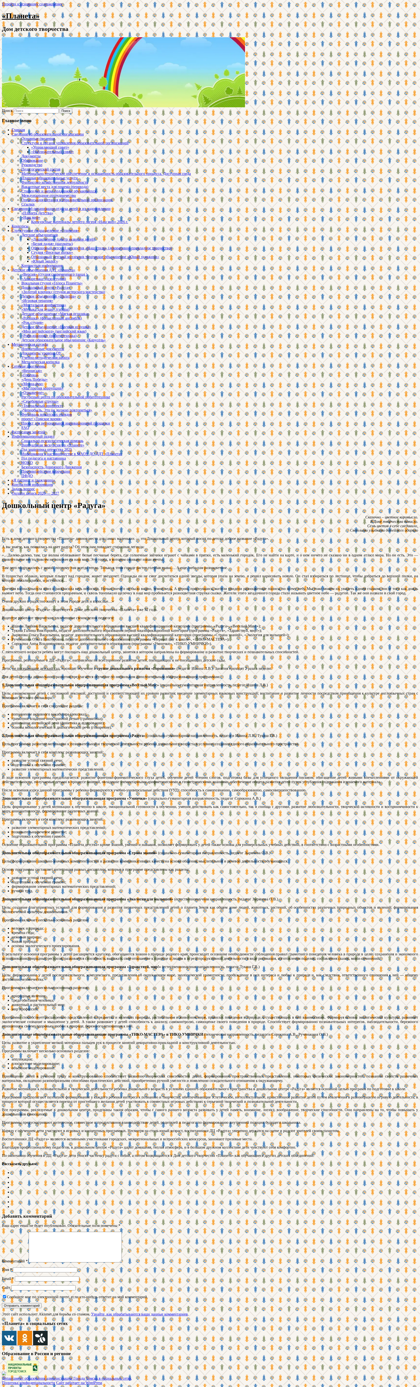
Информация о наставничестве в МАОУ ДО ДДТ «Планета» (71, 454)
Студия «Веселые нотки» (52, 252)
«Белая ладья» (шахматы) (52, 244)
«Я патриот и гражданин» (33, 480)
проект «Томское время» (41, 419)
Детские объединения (39, 235)
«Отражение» (32, 392)
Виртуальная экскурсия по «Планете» (52, 445)
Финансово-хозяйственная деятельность (54, 182)
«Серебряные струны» (40, 401)
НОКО (27, 463)
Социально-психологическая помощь (52, 441)
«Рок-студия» (32, 322)
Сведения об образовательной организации (48, 134)
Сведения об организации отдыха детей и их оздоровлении (61, 209)
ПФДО (27, 476)
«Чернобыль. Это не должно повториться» (56, 410)
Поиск (7, 111)
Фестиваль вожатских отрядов (46, 414)
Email (8, 1279)
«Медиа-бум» (32, 384)
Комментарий (15, 1261)
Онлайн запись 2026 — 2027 (35, 493)
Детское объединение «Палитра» (48, 296)
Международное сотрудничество (48, 195)
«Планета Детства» (37, 213)
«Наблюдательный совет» (52, 152)
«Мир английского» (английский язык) (53, 331)
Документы (31, 156)
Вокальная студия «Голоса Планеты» (52, 283)
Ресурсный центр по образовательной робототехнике (65, 397)
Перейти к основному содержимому (32, 4)
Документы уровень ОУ (41, 353)
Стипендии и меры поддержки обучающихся (58, 191)
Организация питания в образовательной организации (66, 200)
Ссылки (28, 204)
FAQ (25, 428)
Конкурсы (20, 226)
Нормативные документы (42, 349)
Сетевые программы (29, 366)
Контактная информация (41, 265)
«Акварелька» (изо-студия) (43, 279)
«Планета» (21, 15)
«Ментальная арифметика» (43, 305)
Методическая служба (30, 344)
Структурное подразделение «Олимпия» (45, 230)
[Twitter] (14, 1182)
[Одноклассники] (14, 1177)
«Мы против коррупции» (42, 388)
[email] (14, 1202)
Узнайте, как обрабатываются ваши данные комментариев (139, 1314)
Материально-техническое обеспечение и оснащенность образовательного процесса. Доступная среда (106, 174)
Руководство (31, 165)
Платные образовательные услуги (49, 178)
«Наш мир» (30, 217)
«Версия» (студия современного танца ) (54, 274)
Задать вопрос (23, 489)
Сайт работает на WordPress (79, 1383)
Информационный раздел (33, 436)
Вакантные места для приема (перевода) (54, 187)
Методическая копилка (40, 362)
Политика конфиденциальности (28, 1383)
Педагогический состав (41, 169)
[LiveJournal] (14, 1187)
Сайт (6, 1288)
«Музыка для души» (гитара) (45, 309)
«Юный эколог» (44, 261)
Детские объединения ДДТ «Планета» (43, 270)
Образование (32, 160)
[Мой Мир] (14, 1197)
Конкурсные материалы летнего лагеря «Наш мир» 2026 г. (79, 222)
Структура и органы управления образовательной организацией (75, 143)
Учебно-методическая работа (45, 357)
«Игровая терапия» (37, 301)
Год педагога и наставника (43, 458)
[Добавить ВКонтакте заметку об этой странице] (14, 1172)
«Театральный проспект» (42, 406)
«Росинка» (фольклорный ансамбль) (51, 318)
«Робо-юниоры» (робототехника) (49, 336)
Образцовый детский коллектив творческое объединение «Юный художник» (95, 257)
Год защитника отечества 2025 (46, 449)
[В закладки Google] (14, 1192)
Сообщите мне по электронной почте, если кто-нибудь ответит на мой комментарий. (77, 1297)
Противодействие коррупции (45, 471)
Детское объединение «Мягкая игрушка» (55, 314)
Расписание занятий (28, 432)
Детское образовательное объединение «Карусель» (63, 340)
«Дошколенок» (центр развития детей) (63, 239)
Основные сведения (38, 138)
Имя (7, 1270)
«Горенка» (30, 375)
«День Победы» (34, 379)
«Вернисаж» (31, 371)
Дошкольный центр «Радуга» (45, 287)
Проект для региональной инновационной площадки (65, 423)
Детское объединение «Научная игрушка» (56, 327)
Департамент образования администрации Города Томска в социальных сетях (66, 1378)
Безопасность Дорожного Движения (51, 467)
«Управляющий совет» (50, 147)
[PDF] (14, 1207)
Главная (18, 130)
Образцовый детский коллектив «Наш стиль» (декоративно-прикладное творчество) (101, 248)
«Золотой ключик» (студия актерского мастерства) (63, 292)
